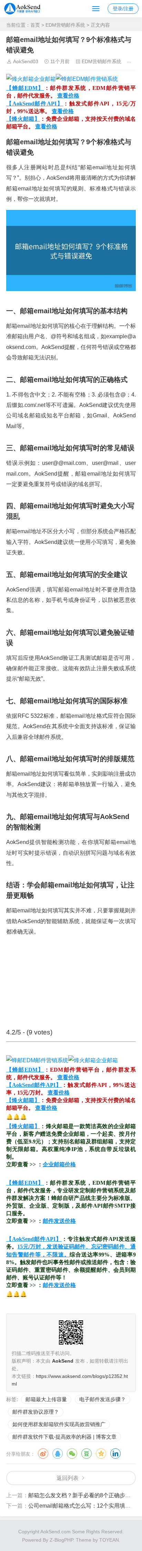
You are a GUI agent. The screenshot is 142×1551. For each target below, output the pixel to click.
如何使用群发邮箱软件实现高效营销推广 (58, 1424)
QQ (57, 1453)
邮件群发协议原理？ (35, 1412)
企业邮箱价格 (59, 1164)
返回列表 (68, 1478)
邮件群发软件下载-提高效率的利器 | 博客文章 (64, 1437)
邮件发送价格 (59, 1221)
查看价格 (68, 96)
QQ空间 (101, 1453)
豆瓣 (86, 1453)
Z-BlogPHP (61, 1540)
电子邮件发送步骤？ (102, 1399)
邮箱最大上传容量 (46, 1399)
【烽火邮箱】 (23, 119)
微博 (43, 1453)
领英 (115, 1453)
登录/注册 (123, 8)
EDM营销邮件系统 (65, 25)
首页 (35, 25)
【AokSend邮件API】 (34, 103)
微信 (72, 1453)
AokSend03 (25, 61)
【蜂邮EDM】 (25, 88)
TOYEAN (109, 1540)
